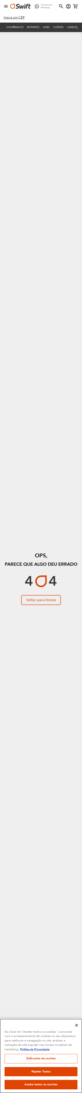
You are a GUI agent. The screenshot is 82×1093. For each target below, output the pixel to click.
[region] (41, 1056)
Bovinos (33, 27)
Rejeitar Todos (41, 1072)
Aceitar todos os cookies (41, 1084)
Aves (46, 27)
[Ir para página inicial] (20, 6)
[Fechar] (77, 1025)
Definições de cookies (41, 1058)
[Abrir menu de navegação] (6, 6)
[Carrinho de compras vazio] (75, 6)
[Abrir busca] (61, 6)
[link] (14, 17)
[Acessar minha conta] (68, 6)
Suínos (58, 27)
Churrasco (14, 27)
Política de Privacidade (35, 1049)
